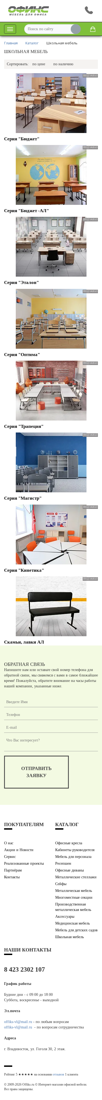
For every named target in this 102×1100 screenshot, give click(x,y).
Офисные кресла (68, 843)
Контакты (12, 877)
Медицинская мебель (72, 923)
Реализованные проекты (24, 863)
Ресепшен (63, 863)
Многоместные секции (73, 897)
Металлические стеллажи (76, 877)
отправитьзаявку (36, 772)
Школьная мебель (69, 937)
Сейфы (60, 884)
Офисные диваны (69, 870)
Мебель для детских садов (76, 930)
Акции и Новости (18, 850)
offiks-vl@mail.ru (18, 1022)
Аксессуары (64, 916)
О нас (8, 843)
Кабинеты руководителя (74, 850)
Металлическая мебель (73, 891)
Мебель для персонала (73, 857)
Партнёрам (13, 870)
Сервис (10, 857)
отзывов (58, 1074)
